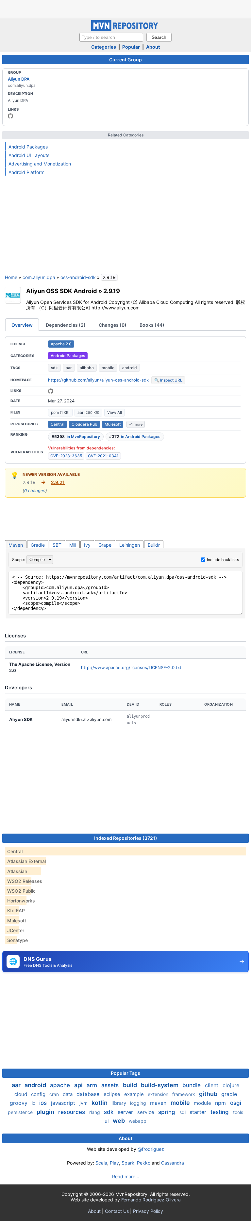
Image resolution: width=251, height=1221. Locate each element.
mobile (108, 367)
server (126, 1112)
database (88, 1094)
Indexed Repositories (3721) (125, 838)
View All (114, 412)
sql (183, 1112)
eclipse (113, 1094)
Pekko (143, 1163)
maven (159, 1103)
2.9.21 (58, 482)
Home (11, 277)
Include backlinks (223, 559)
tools (238, 1112)
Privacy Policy (148, 1211)
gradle (229, 1094)
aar (69, 367)
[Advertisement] (125, 8)
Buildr (154, 545)
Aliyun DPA (18, 79)
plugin (46, 1111)
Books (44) (152, 325)
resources (72, 1112)
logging (138, 1103)
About (153, 47)
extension (159, 1094)
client (212, 1085)
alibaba (87, 367)
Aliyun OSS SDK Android (61, 290)
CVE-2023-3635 (66, 455)
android (129, 367)
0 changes (34, 490)
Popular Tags (125, 1073)
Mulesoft (113, 424)
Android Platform (26, 172)
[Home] (125, 29)
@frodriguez (151, 1149)
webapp (137, 1121)
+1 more (135, 424)
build (130, 1085)
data (68, 1094)
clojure (231, 1085)
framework (184, 1094)
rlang (95, 1112)
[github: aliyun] (10, 115)
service (146, 1112)
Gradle (38, 545)
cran (54, 1094)
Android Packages (28, 146)
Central (57, 424)
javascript (64, 1103)
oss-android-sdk (78, 277)
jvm (84, 1103)
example (134, 1094)
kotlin (100, 1102)
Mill (72, 545)
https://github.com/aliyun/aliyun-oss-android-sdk (98, 380)
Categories (103, 47)
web (119, 1120)
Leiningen (129, 545)
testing (220, 1112)
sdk (54, 367)
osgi (235, 1103)
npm (221, 1103)
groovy (19, 1103)
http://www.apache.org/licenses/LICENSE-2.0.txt (131, 667)
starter (199, 1112)
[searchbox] (111, 37)
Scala (101, 1163)
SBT (57, 545)
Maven (15, 545)
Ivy (87, 545)
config (39, 1094)
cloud (21, 1094)
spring (167, 1112)
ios (43, 1103)
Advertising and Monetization (39, 163)
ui (107, 1121)
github (209, 1093)
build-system (160, 1085)
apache (61, 1085)
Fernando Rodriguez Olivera (151, 1199)
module (203, 1103)
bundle (192, 1085)
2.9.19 (111, 290)
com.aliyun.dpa (39, 277)
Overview (22, 325)
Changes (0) (112, 325)
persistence (21, 1112)
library (119, 1103)
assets (110, 1085)
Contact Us (117, 1211)
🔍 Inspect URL (168, 380)
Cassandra (172, 1163)
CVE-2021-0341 (103, 455)
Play (114, 1163)
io (34, 1103)
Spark (128, 1163)
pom (60, 412)
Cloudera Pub (84, 424)
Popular (131, 47)
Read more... (125, 1176)
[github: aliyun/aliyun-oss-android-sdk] (50, 391)
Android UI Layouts (28, 155)
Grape (104, 545)
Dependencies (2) (66, 325)
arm (93, 1085)
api (79, 1085)
